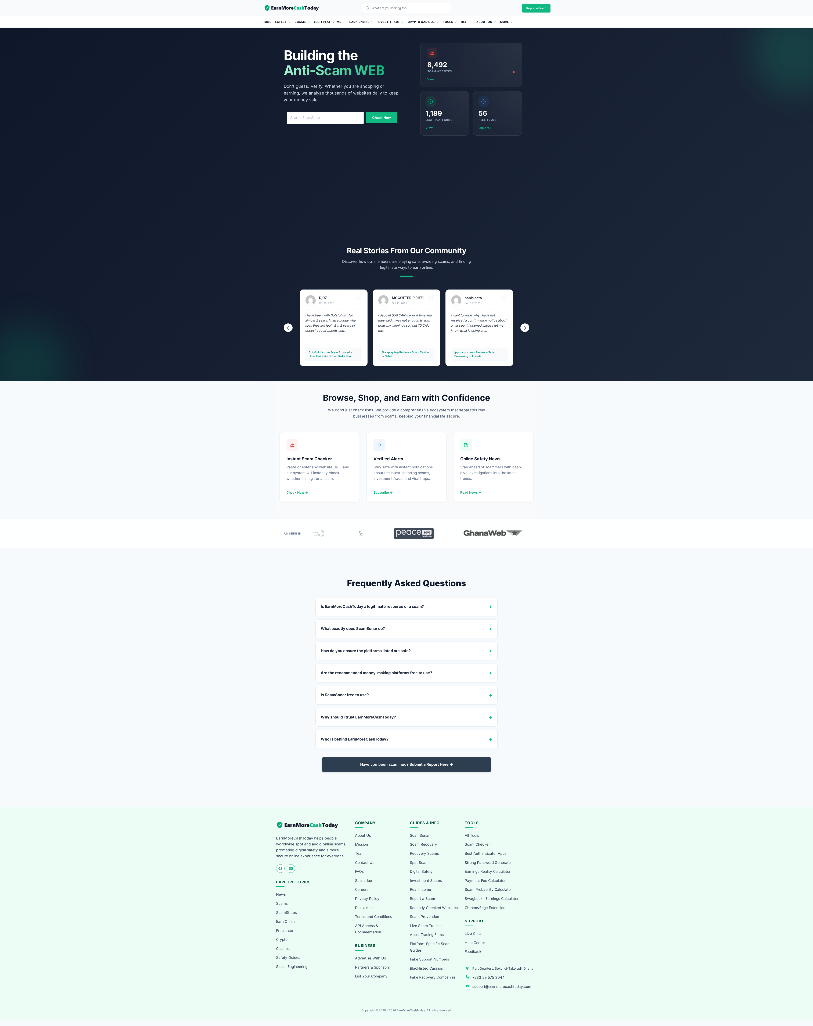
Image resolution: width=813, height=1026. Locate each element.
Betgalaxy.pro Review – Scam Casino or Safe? (478, 354)
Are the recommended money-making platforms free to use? (376, 673)
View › (432, 79)
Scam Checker (477, 844)
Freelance (284, 931)
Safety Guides (288, 957)
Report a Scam (536, 8)
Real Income (420, 889)
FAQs (359, 871)
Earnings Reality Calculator (487, 871)
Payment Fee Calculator (485, 880)
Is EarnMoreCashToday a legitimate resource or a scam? (372, 606)
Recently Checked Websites (434, 908)
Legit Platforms (328, 22)
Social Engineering (291, 967)
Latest (281, 22)
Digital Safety (421, 871)
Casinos (283, 949)
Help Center (475, 943)
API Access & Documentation (368, 929)
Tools (448, 22)
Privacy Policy (367, 899)
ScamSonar (420, 835)
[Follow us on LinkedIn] (291, 868)
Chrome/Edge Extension (485, 908)
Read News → (470, 492)
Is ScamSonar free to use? (345, 695)
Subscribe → (383, 492)
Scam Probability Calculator (488, 889)
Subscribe (363, 880)
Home (267, 22)
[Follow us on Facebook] (280, 868)
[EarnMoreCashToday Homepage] (309, 825)
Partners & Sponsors (372, 967)
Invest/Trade (388, 22)
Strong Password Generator (488, 862)
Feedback (473, 951)
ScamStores (286, 912)
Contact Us (364, 862)
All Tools (472, 835)
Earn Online (359, 22)
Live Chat (473, 933)
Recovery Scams (424, 853)
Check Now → (297, 492)
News (281, 894)
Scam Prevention (424, 917)
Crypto (282, 939)
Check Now (381, 118)
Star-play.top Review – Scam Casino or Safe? (332, 354)
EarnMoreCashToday (411, 1010)
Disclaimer (364, 908)
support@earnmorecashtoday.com (501, 986)
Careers (361, 889)
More (504, 22)
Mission (361, 844)
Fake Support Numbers (429, 959)
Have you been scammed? (406, 764)
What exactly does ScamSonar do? (353, 628)
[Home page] (292, 8)
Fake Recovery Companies (433, 977)
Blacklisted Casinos (426, 968)
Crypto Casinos (421, 22)
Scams (300, 22)
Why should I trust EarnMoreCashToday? (358, 717)
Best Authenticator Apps (485, 853)
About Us (484, 22)
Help (464, 22)
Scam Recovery (423, 844)
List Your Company (371, 976)
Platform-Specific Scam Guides (430, 947)
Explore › (485, 127)
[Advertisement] (406, 190)
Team (360, 853)
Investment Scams (426, 880)
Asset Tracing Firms (427, 935)
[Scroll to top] (805, 1007)
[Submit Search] (368, 8)
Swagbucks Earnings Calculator (491, 899)
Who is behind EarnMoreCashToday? (355, 739)
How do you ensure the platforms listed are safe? (366, 651)
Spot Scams (420, 862)
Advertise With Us (370, 958)
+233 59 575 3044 (488, 977)
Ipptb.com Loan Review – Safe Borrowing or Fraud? (401, 354)
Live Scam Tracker (426, 926)
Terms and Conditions (373, 917)
